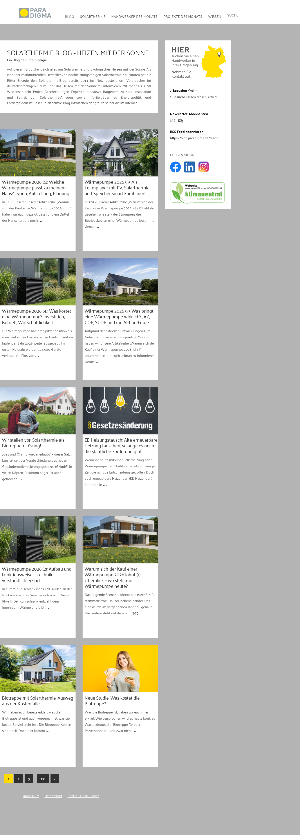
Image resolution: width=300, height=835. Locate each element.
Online (184, 90)
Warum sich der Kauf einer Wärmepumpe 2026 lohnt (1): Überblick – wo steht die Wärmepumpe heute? (113, 576)
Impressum (31, 795)
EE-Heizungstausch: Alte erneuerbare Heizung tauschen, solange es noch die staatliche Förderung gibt (121, 444)
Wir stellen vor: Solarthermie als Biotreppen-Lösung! (33, 441)
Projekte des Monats (183, 16)
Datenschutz (53, 795)
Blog (69, 16)
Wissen (214, 16)
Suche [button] (233, 15)
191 (43, 779)
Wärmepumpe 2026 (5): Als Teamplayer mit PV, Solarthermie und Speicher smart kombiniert (117, 186)
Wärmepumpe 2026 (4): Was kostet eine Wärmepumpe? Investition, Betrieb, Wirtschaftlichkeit (36, 315)
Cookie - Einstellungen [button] (83, 795)
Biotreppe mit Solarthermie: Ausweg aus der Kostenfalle (37, 699)
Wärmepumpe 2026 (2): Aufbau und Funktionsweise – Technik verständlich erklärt (37, 573)
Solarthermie (92, 16)
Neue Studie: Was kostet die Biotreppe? (112, 699)
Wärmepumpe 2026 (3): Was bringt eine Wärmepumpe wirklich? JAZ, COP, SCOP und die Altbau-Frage (119, 315)
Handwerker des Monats (134, 16)
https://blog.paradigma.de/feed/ (194, 138)
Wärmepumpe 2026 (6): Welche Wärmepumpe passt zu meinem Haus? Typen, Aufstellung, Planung (35, 186)
